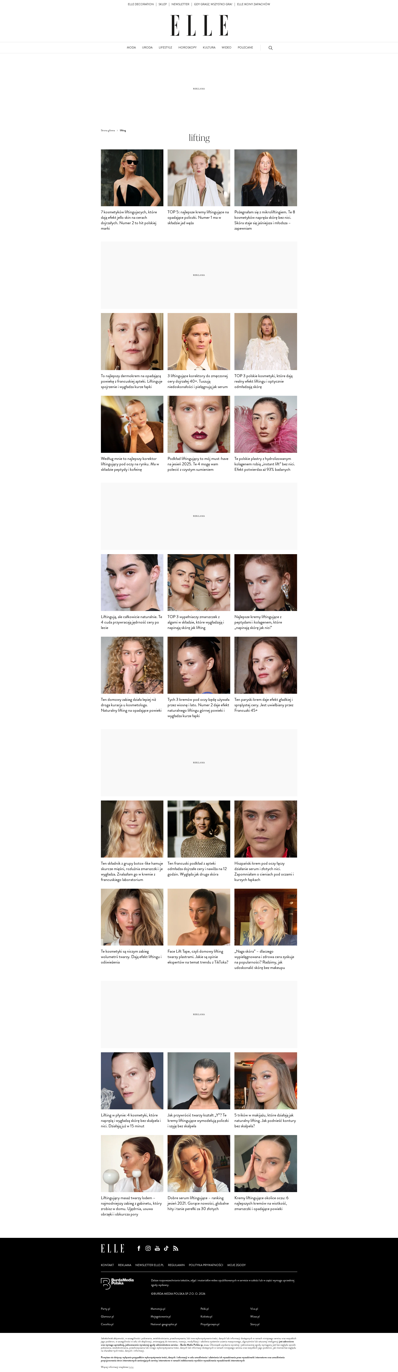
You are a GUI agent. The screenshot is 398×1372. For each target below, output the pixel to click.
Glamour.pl (107, 1317)
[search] (270, 48)
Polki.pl (205, 1309)
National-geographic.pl (164, 1324)
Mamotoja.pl (158, 1309)
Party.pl (105, 1309)
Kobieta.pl (206, 1317)
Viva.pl (254, 1309)
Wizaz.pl (255, 1317)
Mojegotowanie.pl (161, 1317)
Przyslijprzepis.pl (210, 1324)
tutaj (131, 1367)
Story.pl (254, 1324)
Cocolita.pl (107, 1324)
